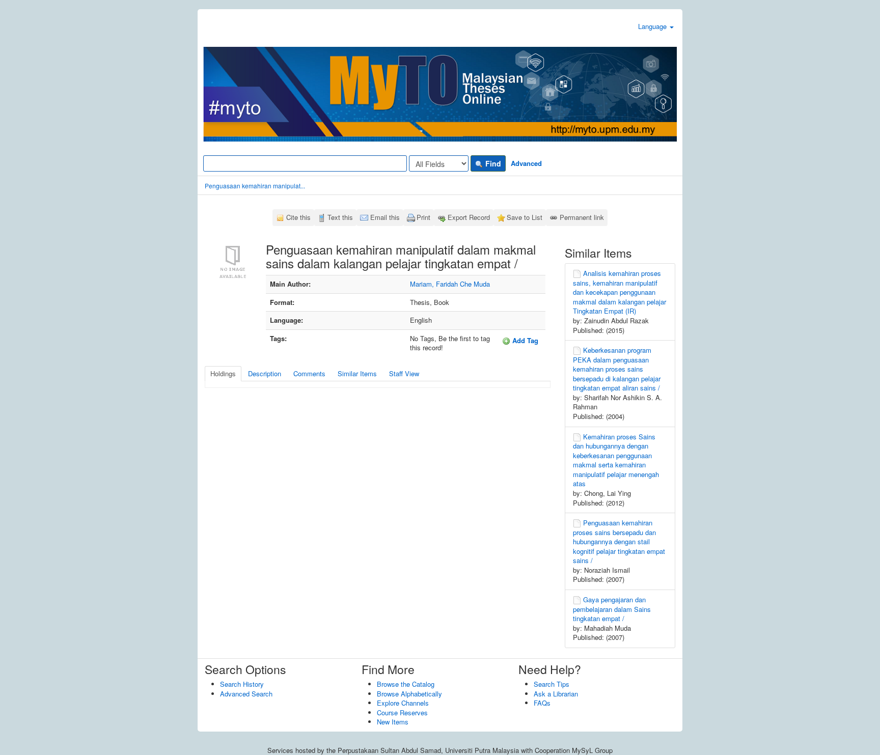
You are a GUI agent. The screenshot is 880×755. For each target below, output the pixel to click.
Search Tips (551, 684)
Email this (385, 217)
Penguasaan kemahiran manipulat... (255, 185)
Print (423, 217)
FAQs (542, 703)
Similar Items (357, 373)
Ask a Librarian (556, 693)
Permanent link (582, 217)
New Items (392, 721)
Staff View (404, 373)
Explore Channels (403, 703)
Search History (242, 684)
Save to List (524, 217)
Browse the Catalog (405, 684)
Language (653, 26)
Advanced (526, 163)
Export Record (469, 217)
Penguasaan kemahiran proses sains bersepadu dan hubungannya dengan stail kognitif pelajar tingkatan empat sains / (619, 541)
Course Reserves (402, 712)
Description (264, 373)
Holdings (223, 373)
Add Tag (524, 340)
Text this (340, 217)
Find (492, 163)
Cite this (298, 217)
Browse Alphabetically (409, 693)
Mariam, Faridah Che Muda (450, 284)
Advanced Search (246, 693)
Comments (309, 373)
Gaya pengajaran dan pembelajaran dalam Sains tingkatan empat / (612, 609)
